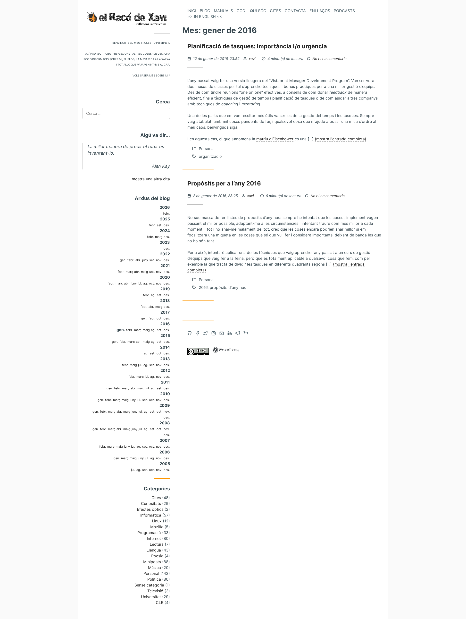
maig (144, 272)
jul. (140, 283)
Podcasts (344, 10)
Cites (156, 497)
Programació (149, 532)
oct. (152, 283)
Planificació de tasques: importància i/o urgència (257, 46)
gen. (123, 260)
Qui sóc (258, 10)
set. (159, 225)
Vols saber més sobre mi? (151, 75)
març (158, 237)
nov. (159, 260)
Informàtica (150, 515)
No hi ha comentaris (329, 58)
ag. (145, 283)
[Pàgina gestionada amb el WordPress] (226, 353)
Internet (154, 538)
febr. (166, 213)
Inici (191, 10)
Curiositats (151, 503)
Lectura (157, 544)
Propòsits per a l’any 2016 (224, 183)
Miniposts (152, 561)
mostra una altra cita (151, 178)
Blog (205, 10)
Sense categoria (149, 585)
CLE (159, 602)
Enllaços (319, 10)
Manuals (223, 10)
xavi (253, 58)
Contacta (295, 10)
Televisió (155, 590)
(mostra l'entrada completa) (340, 138)
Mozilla (156, 526)
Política (154, 579)
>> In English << (204, 16)
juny (145, 260)
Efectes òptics (150, 509)
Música (154, 567)
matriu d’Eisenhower (274, 138)
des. (167, 225)
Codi (241, 10)
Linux (157, 521)
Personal (151, 573)
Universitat (151, 596)
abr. (138, 260)
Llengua (154, 550)
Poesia (157, 555)
